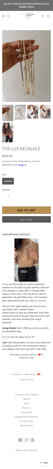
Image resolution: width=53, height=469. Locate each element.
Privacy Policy (26, 421)
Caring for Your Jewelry (26, 394)
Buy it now (26, 219)
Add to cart (26, 210)
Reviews (26, 407)
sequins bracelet (37, 300)
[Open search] (8, 15)
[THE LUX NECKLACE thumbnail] (7, 113)
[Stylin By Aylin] (26, 15)
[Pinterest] (32, 440)
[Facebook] (20, 440)
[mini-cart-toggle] (48, 16)
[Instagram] (26, 440)
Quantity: (6, 189)
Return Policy (26, 425)
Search (26, 399)
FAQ (26, 403)
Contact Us (26, 412)
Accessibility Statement (26, 416)
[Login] (42, 16)
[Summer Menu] (3, 15)
